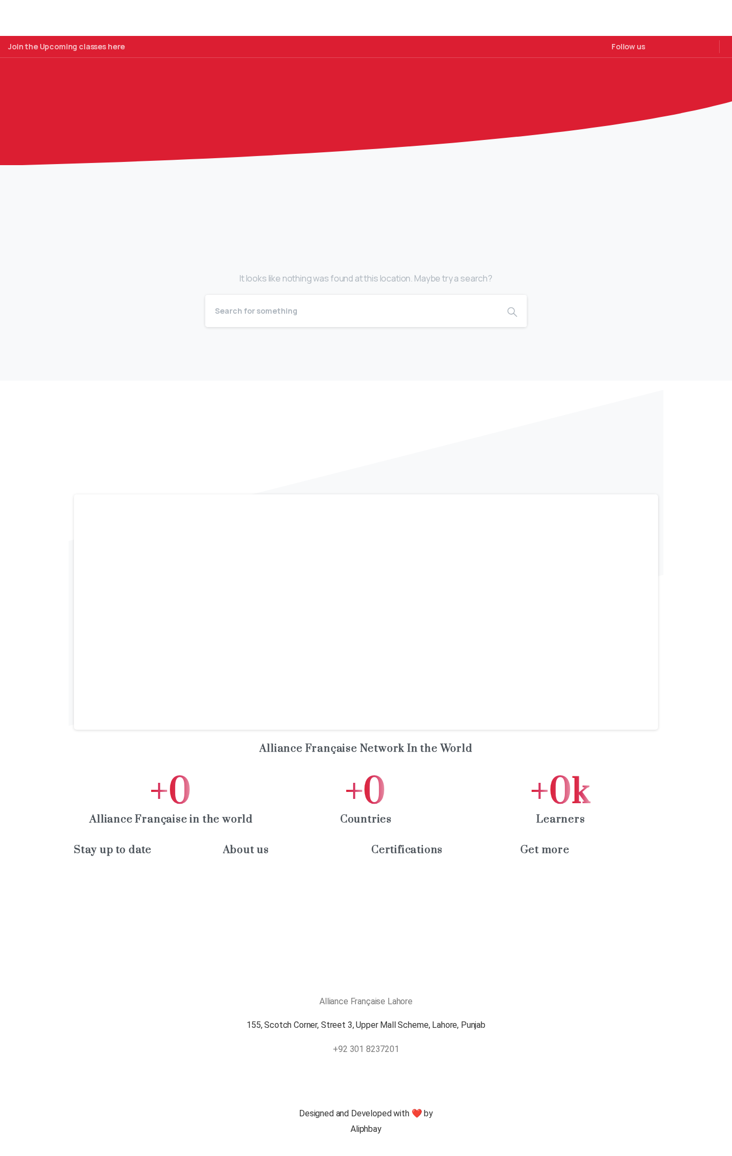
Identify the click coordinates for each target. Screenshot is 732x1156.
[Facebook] (656, 46)
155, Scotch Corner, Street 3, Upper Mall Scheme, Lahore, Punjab (366, 1025)
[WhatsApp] (704, 46)
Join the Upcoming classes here (66, 46)
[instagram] (687, 46)
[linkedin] (671, 46)
